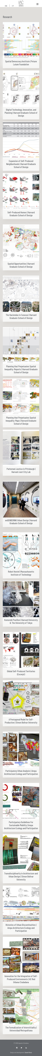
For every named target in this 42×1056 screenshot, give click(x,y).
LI (26, 1048)
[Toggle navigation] (37, 4)
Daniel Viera (28, 1052)
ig (17, 1048)
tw (22, 1048)
